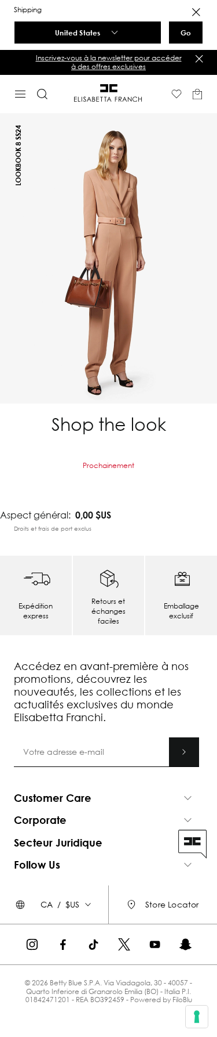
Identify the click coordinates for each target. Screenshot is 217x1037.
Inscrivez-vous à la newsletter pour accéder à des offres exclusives (109, 62)
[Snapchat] (185, 944)
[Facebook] (62, 944)
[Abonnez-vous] (184, 751)
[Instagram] (32, 944)
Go (186, 32)
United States (77, 32)
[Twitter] (124, 944)
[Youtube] (154, 944)
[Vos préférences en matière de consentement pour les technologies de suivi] (197, 1017)
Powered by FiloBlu (161, 999)
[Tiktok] (93, 944)
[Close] (196, 12)
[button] (108, 62)
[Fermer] (199, 58)
